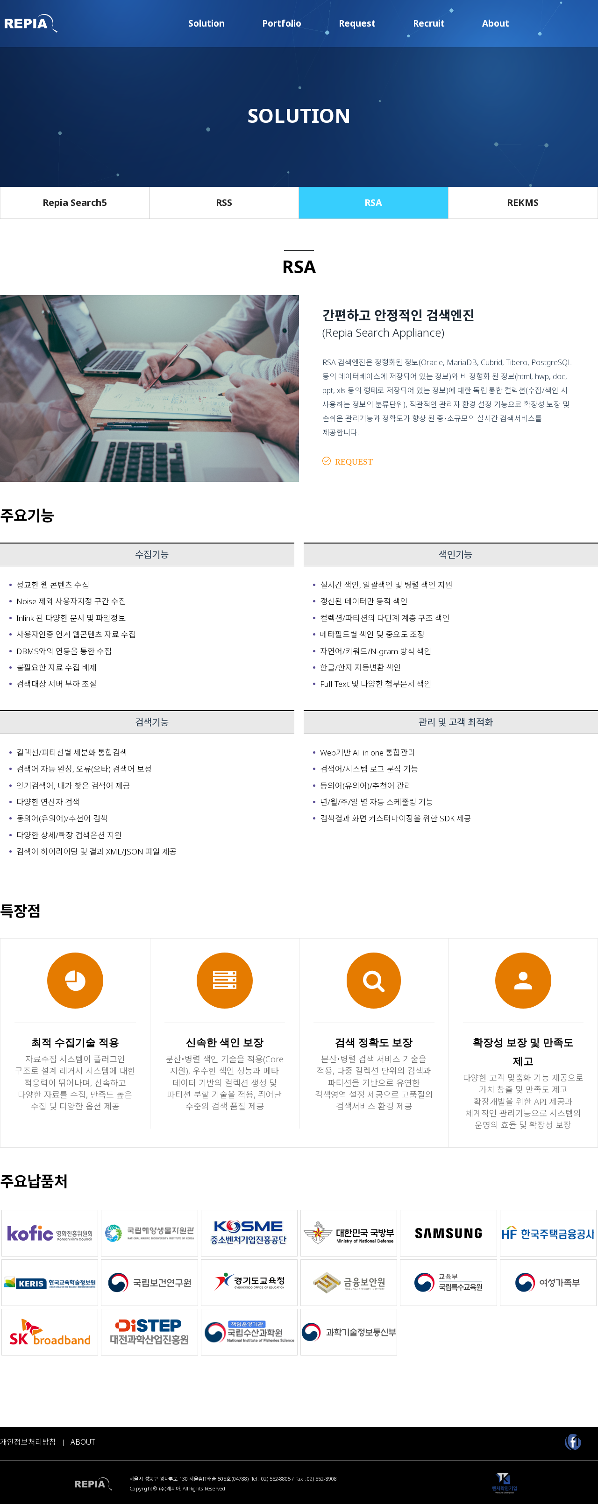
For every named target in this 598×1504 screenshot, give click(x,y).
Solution (206, 23)
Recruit (429, 23)
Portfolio (281, 23)
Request (357, 23)
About (495, 23)
